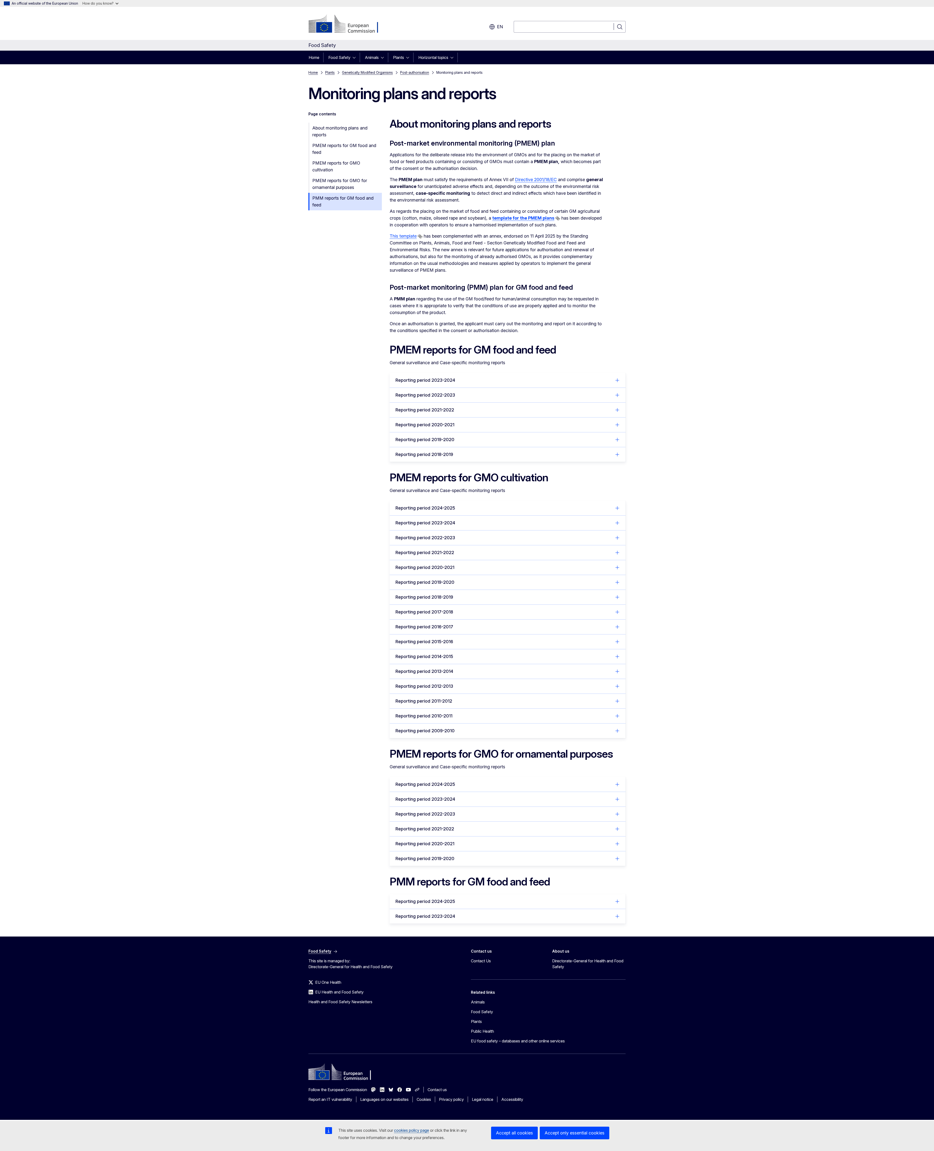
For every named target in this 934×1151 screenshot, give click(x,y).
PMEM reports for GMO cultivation (336, 166)
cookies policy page (411, 1130)
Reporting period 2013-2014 (424, 671)
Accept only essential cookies (574, 1132)
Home (314, 57)
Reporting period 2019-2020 (424, 439)
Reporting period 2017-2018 (424, 611)
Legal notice (482, 1099)
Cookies (424, 1099)
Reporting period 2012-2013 (424, 686)
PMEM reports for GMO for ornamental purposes (339, 184)
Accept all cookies (514, 1132)
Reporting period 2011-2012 (423, 701)
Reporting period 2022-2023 (425, 395)
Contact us (437, 1089)
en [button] (500, 26)
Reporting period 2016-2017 (424, 626)
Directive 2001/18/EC (536, 179)
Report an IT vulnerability (330, 1099)
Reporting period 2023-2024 (425, 380)
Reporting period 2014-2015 (424, 656)
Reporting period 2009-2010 (425, 730)
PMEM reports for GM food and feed (344, 149)
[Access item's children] (355, 57)
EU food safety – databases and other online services (518, 1041)
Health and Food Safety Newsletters (340, 1001)
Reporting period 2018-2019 (424, 454)
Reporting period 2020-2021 (424, 424)
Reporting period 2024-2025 (425, 508)
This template (403, 236)
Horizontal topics (433, 57)
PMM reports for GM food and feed (343, 201)
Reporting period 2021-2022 (424, 409)
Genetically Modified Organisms (367, 72)
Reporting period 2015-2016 (424, 641)
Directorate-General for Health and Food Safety (587, 963)
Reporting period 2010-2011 (423, 715)
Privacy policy (451, 1099)
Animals (372, 57)
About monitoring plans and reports (340, 131)
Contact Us (481, 960)
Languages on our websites (384, 1099)
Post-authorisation (414, 72)
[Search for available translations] (557, 218)
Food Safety (339, 57)
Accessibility (512, 1099)
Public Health (482, 1031)
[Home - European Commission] (347, 24)
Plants (398, 57)
